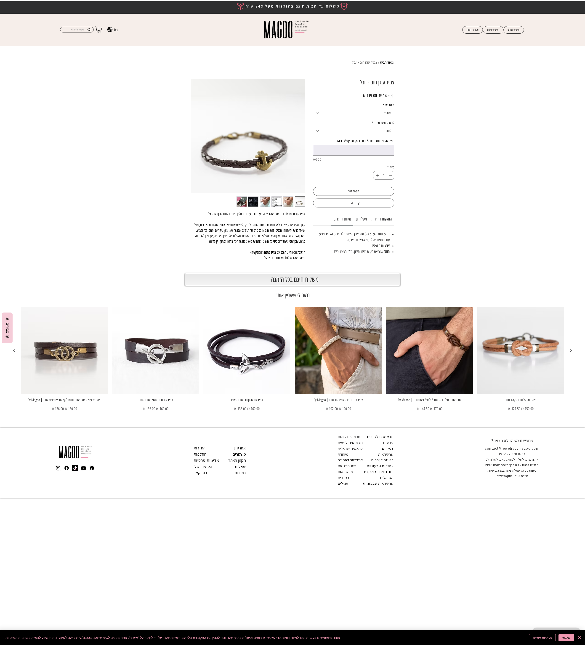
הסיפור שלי (203, 609)
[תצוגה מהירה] (520, 493)
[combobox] (353, 113)
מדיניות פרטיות (207, 603)
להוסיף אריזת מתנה (383, 123)
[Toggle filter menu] (201, 325)
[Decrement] (391, 175)
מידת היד (388, 105)
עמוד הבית (387, 62)
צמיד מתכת (270, 252)
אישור (566, 638)
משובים (7, 328)
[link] (342, 219)
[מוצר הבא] (14, 493)
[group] (292, 508)
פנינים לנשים (347, 608)
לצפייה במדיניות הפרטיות (23, 637)
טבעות (388, 585)
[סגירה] (579, 637)
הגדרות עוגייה (542, 638)
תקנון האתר (237, 603)
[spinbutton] (384, 175)
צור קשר (200, 615)
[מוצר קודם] (571, 493)
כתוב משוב (240, 282)
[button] (99, 30)
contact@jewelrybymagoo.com (512, 591)
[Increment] (377, 175)
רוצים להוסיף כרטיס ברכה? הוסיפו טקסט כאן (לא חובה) (365, 141)
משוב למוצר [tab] (382, 312)
